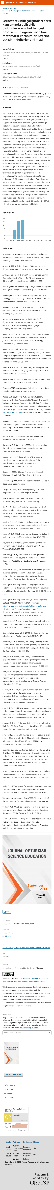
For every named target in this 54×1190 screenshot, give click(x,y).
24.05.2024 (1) (8, 936)
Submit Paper (16, 1154)
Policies (26, 1159)
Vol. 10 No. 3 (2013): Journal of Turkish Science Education (23, 11)
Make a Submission (13, 1075)
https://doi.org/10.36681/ (17, 87)
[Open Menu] (2, 2)
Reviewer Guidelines (27, 1154)
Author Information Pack (18, 1148)
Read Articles (9, 1148)
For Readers (8, 1090)
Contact (16, 1159)
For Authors (8, 1093)
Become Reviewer (27, 1148)
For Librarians (9, 1097)
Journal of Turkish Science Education (21, 2)
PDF (8, 912)
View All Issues (9, 1154)
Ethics (35, 1154)
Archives (13, 8)
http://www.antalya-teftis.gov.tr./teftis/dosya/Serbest (24, 606)
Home (5, 8)
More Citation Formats (12, 1032)
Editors (36, 1148)
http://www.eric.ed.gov (12, 412)
